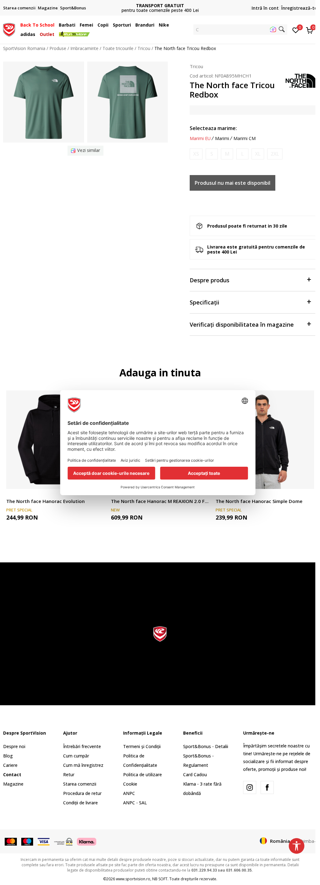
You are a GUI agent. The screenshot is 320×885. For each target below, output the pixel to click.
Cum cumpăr (76, 756)
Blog (8, 756)
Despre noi (14, 746)
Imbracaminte (84, 48)
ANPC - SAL (135, 803)
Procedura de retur (82, 793)
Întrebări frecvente (82, 746)
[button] (56, 25)
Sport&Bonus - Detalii (205, 746)
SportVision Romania (24, 48)
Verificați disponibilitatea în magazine (242, 324)
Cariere (10, 765)
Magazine (13, 784)
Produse (57, 48)
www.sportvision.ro (133, 879)
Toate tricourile (117, 48)
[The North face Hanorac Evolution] (55, 439)
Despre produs (209, 280)
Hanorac (14, 494)
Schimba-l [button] (307, 841)
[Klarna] (86, 841)
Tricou (144, 48)
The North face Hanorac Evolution (45, 501)
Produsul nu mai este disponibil (232, 182)
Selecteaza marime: (213, 128)
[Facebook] (267, 787)
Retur (68, 774)
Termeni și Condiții (142, 746)
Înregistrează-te (299, 8)
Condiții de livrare (80, 803)
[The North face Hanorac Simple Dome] (265, 439)
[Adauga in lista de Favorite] (305, 480)
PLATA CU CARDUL (160, 3)
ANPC (129, 793)
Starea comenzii (79, 784)
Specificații (204, 302)
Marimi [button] (222, 138)
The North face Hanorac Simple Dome (259, 501)
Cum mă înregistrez (83, 765)
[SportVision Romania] (9, 29)
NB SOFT (160, 879)
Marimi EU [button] (200, 138)
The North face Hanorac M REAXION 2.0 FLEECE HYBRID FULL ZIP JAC (160, 501)
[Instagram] (249, 787)
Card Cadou (195, 774)
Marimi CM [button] (244, 138)
